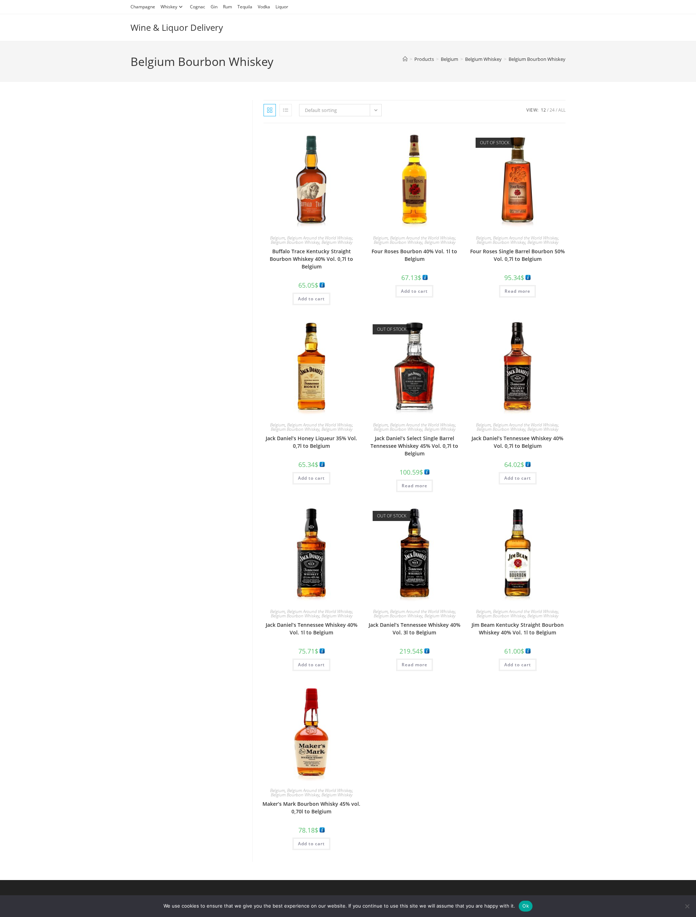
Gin (214, 7)
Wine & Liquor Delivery (176, 27)
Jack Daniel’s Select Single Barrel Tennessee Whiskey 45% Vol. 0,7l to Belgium (414, 446)
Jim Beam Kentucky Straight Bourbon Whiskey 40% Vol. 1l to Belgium (518, 628)
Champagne (142, 7)
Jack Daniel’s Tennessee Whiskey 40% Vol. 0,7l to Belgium (517, 442)
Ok (525, 906)
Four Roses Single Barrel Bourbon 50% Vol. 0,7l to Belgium (517, 255)
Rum (227, 7)
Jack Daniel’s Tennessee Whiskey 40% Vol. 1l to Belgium (311, 628)
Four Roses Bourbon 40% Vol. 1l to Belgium (414, 255)
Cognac (197, 7)
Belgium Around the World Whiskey (319, 238)
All (562, 110)
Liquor (282, 7)
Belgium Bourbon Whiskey (537, 59)
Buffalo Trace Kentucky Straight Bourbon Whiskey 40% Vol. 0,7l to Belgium (311, 259)
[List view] (285, 110)
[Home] (405, 59)
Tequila (244, 7)
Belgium (277, 238)
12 (543, 110)
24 (552, 110)
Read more (517, 291)
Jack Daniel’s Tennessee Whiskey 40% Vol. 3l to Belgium (414, 628)
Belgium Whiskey (337, 242)
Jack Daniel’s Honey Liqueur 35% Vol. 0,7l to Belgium (311, 442)
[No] (687, 906)
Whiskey (169, 7)
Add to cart (311, 299)
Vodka (264, 7)
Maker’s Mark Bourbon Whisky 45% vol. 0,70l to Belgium (311, 807)
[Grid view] (270, 110)
